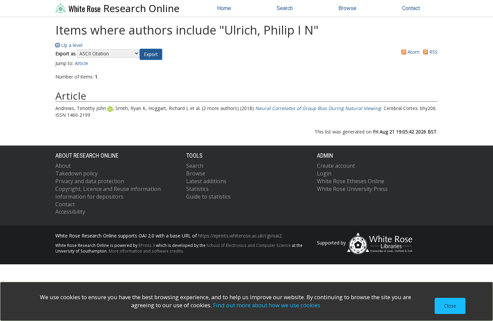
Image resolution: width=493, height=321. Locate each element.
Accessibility (70, 211)
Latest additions (206, 181)
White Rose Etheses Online (350, 181)
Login (324, 173)
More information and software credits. (146, 251)
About (63, 165)
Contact (411, 8)
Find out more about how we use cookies (266, 305)
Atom (413, 52)
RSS (433, 52)
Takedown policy (76, 173)
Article (81, 63)
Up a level (71, 45)
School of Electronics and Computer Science (249, 245)
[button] (151, 54)
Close (450, 306)
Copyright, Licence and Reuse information (108, 189)
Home (224, 8)
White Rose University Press (352, 189)
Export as (65, 53)
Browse (347, 8)
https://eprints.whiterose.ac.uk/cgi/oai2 (240, 235)
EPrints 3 (147, 245)
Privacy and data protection (89, 181)
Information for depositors (89, 196)
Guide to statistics (208, 196)
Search (285, 8)
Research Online (123, 8)
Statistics (197, 189)
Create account (336, 165)
